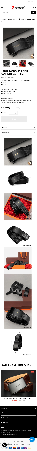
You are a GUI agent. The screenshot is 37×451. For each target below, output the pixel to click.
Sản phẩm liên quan (16, 365)
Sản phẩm (22, 444)
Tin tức (28, 444)
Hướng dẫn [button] (4, 417)
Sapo (22, 441)
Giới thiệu (16, 444)
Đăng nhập (30, 1)
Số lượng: (3, 113)
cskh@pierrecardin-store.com (10, 434)
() (35, 7)
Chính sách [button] (4, 422)
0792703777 (6, 432)
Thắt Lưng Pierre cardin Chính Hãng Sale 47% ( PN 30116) (18, 398)
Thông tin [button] (4, 408)
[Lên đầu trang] (31, 447)
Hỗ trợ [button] (3, 413)
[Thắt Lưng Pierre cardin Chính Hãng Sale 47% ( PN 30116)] (18, 383)
